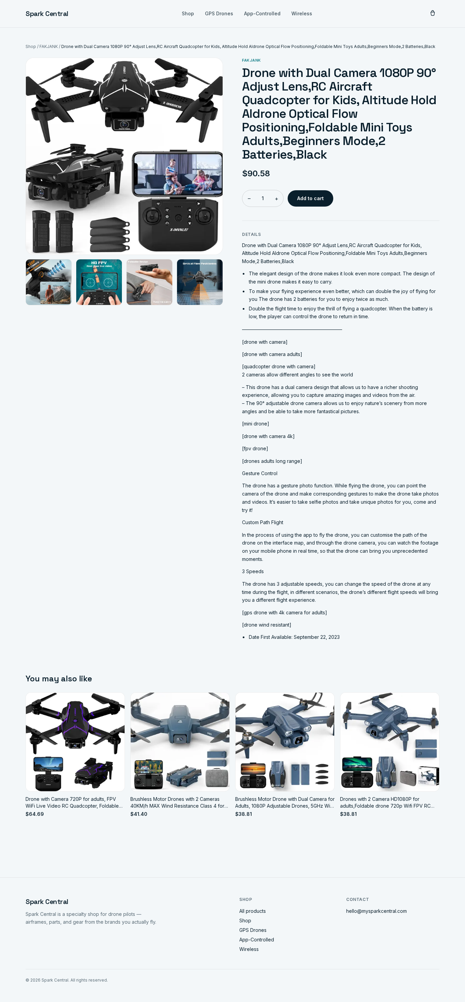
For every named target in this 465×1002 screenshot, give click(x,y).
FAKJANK (48, 46)
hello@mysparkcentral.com (376, 911)
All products (252, 911)
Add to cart (310, 198)
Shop (188, 13)
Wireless (301, 13)
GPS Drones (219, 13)
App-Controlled (262, 13)
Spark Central (47, 13)
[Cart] (432, 13)
